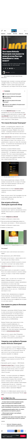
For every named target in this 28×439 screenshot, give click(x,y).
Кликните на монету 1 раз (7, 365)
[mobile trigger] (2, 31)
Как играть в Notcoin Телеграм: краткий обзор (12, 97)
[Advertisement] (14, 15)
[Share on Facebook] (6, 68)
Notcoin (9, 424)
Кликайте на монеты (6, 266)
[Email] (10, 68)
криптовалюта (11, 425)
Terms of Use (9, 436)
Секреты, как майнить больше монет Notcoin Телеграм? (14, 105)
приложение (19, 425)
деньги (19, 424)
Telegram (14, 424)
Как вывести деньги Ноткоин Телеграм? (12, 101)
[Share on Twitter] (8, 68)
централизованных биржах (13, 331)
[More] (14, 68)
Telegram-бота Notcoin (12, 216)
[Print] (12, 68)
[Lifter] (14, 30)
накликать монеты (18, 188)
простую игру (8, 136)
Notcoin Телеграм (11, 110)
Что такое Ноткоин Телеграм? (12, 94)
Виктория (8, 72)
